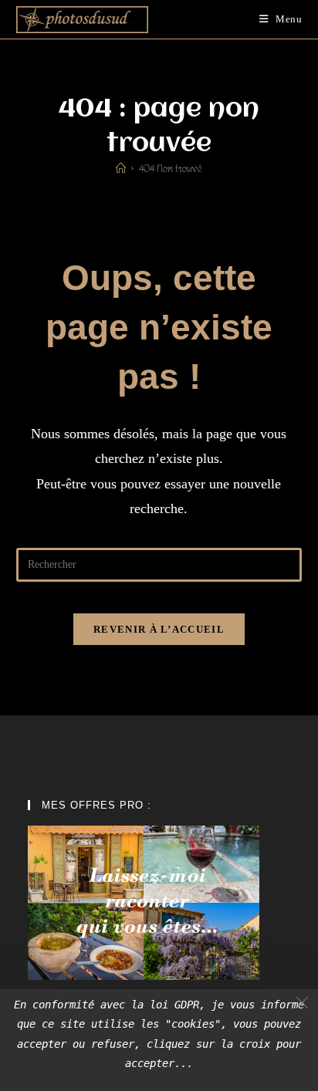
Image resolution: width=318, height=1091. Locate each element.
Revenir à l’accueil (159, 629)
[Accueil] (121, 168)
